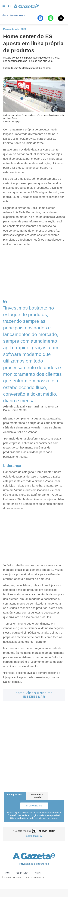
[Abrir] (4, 6)
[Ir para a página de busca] (9, 6)
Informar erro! (34, 806)
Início (4, 15)
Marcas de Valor (16, 15)
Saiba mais (32, 836)
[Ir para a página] (26, 6)
